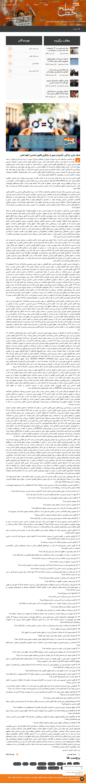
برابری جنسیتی (61, 764)
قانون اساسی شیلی (54, 768)
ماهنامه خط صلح (42, 768)
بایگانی (46, 5)
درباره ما (36, 5)
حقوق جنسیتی (42, 764)
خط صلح (25, 764)
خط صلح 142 (17, 764)
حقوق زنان (33, 764)
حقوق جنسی (51, 764)
